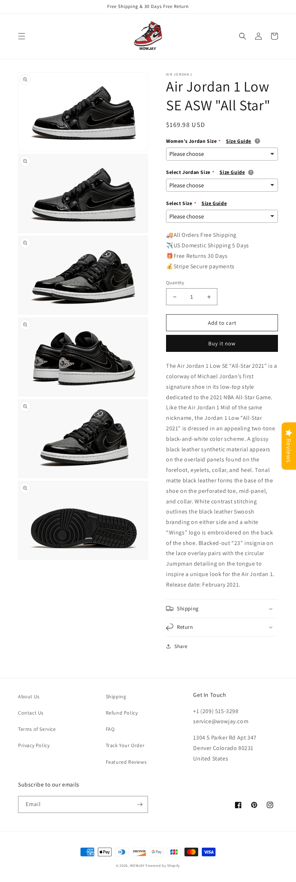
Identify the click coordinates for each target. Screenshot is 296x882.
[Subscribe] (140, 804)
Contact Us (31, 713)
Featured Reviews (126, 762)
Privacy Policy (33, 745)
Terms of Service (37, 729)
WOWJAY (137, 865)
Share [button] (181, 646)
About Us (29, 696)
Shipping (116, 696)
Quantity (175, 283)
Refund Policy (122, 713)
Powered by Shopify (162, 865)
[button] (22, 36)
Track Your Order (125, 745)
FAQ (110, 729)
